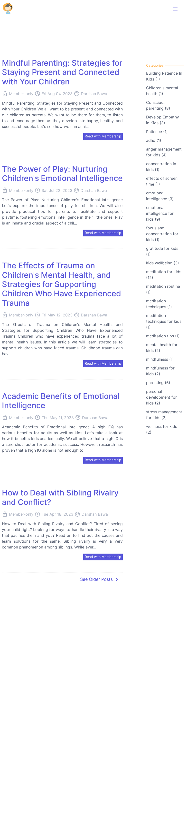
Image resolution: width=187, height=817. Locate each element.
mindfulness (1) (160, 359)
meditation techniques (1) (159, 303)
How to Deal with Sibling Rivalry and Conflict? (60, 497)
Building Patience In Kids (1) (164, 76)
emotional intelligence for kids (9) (160, 213)
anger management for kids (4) (164, 152)
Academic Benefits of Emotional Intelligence (61, 400)
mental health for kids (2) (162, 347)
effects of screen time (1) (162, 181)
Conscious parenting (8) (158, 105)
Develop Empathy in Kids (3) (162, 120)
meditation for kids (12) (163, 274)
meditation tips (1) (163, 335)
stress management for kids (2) (164, 414)
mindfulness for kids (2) (160, 371)
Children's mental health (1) (162, 90)
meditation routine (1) (163, 289)
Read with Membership (103, 136)
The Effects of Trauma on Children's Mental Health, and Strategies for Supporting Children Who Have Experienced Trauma (61, 284)
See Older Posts (100, 579)
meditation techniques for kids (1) (163, 321)
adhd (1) (153, 140)
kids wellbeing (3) (162, 262)
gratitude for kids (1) (162, 251)
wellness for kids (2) (161, 429)
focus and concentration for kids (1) (162, 233)
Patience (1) (157, 131)
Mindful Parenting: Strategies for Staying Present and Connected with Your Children (62, 72)
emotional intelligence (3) (160, 195)
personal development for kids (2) (161, 397)
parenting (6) (158, 382)
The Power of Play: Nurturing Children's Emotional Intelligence (62, 173)
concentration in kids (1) (161, 166)
